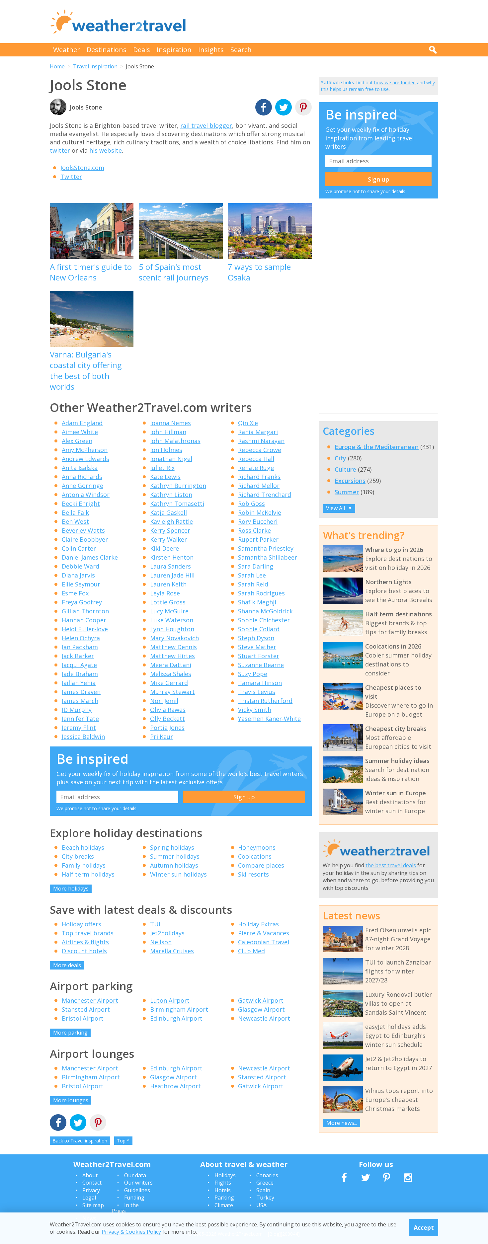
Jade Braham (80, 674)
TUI (155, 924)
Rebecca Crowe (259, 450)
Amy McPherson (85, 450)
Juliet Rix (162, 468)
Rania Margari (258, 432)
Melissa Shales (170, 674)
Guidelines (137, 1190)
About (90, 1175)
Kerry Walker (168, 539)
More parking (70, 1032)
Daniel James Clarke (90, 557)
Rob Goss (251, 503)
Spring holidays (172, 847)
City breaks (78, 856)
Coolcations (255, 856)
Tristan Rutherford (265, 701)
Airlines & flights (85, 942)
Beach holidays (83, 847)
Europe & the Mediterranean (377, 447)
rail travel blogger (206, 125)
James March (80, 701)
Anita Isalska (80, 468)
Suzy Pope (252, 674)
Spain (263, 1190)
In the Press (125, 1208)
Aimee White (80, 432)
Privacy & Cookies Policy (131, 1231)
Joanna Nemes (170, 423)
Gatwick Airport (261, 1000)
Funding (134, 1197)
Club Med (251, 951)
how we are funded (395, 82)
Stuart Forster (258, 656)
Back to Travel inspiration (79, 1140)
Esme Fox (75, 593)
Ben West (75, 521)
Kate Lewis (165, 477)
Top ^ (123, 1140)
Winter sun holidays (178, 874)
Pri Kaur (161, 736)
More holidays (71, 888)
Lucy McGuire (169, 611)
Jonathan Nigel (171, 459)
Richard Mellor (259, 486)
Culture (345, 469)
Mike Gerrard (169, 683)
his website (105, 150)
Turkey (265, 1197)
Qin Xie (248, 423)
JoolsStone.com (82, 168)
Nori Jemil (164, 701)
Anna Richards (82, 477)
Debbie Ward (80, 566)
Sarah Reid (253, 584)
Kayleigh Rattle (171, 521)
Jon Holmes (166, 450)
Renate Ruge (256, 468)
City (340, 458)
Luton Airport (170, 1000)
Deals (141, 49)
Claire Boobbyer (85, 539)
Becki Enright (81, 503)
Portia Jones (167, 728)
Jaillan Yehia (79, 683)
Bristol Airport (83, 1018)
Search (241, 49)
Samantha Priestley (265, 548)
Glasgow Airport (261, 1009)
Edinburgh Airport (176, 1018)
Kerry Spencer (170, 530)
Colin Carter (79, 548)
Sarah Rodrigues (261, 593)
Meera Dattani (170, 665)
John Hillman (168, 432)
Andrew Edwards (85, 459)
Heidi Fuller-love (85, 629)
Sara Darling (255, 566)
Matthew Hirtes (172, 656)
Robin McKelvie (259, 512)
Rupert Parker (258, 539)
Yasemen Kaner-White (269, 719)
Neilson (161, 942)
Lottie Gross (168, 602)
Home (57, 66)
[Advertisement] (317, 22)
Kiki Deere (164, 548)
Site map (93, 1205)
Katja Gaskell (168, 512)
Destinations (106, 49)
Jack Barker (78, 656)
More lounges (70, 1100)
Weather (66, 49)
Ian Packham (80, 647)
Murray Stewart (172, 692)
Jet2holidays (167, 933)
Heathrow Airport (175, 1086)
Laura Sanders (170, 566)
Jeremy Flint (79, 728)
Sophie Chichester (264, 620)
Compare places (261, 865)
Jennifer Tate (80, 719)
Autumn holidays (174, 865)
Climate (223, 1205)
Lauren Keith (168, 584)
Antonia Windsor (86, 495)
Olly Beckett (167, 719)
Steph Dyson (256, 638)
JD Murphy (77, 710)
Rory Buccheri (258, 521)
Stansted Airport (86, 1009)
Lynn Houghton (172, 629)
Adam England (82, 423)
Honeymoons (257, 847)
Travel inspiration (95, 66)
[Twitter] (283, 108)
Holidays (225, 1175)
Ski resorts (253, 874)
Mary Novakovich (174, 638)
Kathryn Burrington (178, 486)
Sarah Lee (252, 575)
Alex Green (77, 441)
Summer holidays (175, 856)
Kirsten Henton (172, 557)
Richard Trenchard (264, 495)
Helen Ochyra (81, 638)
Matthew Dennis (173, 647)
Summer (347, 492)
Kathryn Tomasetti (177, 503)
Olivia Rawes (168, 710)
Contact (92, 1182)
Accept (424, 1227)
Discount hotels (84, 951)
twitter (60, 150)
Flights (222, 1182)
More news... (341, 1123)
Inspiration (174, 49)
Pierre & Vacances (263, 933)
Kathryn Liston (171, 495)
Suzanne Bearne (261, 665)
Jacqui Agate (79, 665)
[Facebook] (263, 108)
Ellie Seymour (81, 584)
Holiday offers (81, 924)
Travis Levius (256, 692)
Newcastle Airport (264, 1018)
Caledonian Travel (263, 942)
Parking (224, 1197)
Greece (265, 1182)
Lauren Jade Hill (172, 575)
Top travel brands (88, 933)
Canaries (267, 1175)
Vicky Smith (254, 710)
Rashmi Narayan (261, 441)
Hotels (222, 1190)
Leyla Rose (165, 593)
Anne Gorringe (82, 486)
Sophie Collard (259, 629)
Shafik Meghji (257, 602)
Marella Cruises (172, 951)
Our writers (138, 1182)
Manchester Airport (90, 1000)
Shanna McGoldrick (265, 611)
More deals (67, 965)
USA (261, 1205)
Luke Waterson (171, 620)
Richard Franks (259, 477)
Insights (211, 49)
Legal (89, 1197)
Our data (135, 1175)
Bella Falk (75, 512)
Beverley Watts (83, 530)
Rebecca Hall (256, 459)
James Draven (81, 692)
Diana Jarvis (78, 575)
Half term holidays (88, 874)
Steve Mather (257, 647)
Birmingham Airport (179, 1009)
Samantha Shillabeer (267, 557)
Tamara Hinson (260, 683)
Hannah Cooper (84, 620)
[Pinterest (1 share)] (98, 1123)
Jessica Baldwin (83, 736)
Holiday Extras (258, 924)
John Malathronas (175, 441)
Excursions (350, 481)
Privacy (91, 1190)
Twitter (71, 177)
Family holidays (84, 865)
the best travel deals (391, 865)
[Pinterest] (303, 108)
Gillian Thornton (85, 611)
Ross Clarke (254, 530)
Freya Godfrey (82, 602)
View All (339, 508)
